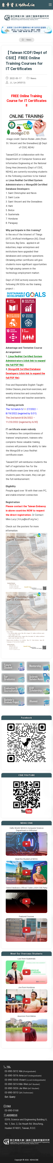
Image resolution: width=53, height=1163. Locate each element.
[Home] (23, 40)
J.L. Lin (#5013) (17, 82)
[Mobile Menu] (50, 5)
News (28, 40)
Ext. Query (10, 1096)
